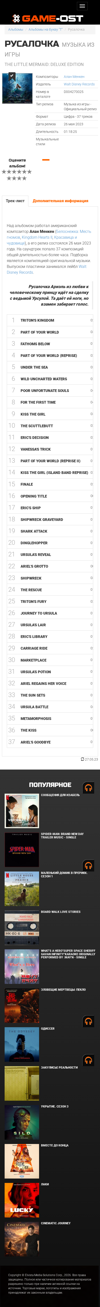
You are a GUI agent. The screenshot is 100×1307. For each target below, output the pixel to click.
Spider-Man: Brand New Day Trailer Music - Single (62, 835)
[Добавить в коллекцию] (11, 76)
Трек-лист (15, 201)
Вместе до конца (54, 1145)
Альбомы (15, 29)
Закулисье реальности (59, 1067)
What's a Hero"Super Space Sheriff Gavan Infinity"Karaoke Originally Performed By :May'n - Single (68, 954)
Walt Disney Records (79, 84)
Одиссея (47, 1028)
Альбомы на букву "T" (46, 29)
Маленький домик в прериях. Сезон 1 (64, 874)
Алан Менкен (74, 77)
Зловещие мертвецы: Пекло (63, 989)
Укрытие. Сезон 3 (54, 1106)
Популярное (50, 785)
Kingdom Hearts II (37, 237)
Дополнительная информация (60, 201)
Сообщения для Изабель (60, 795)
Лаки (45, 1184)
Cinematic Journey (56, 1223)
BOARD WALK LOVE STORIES (61, 912)
